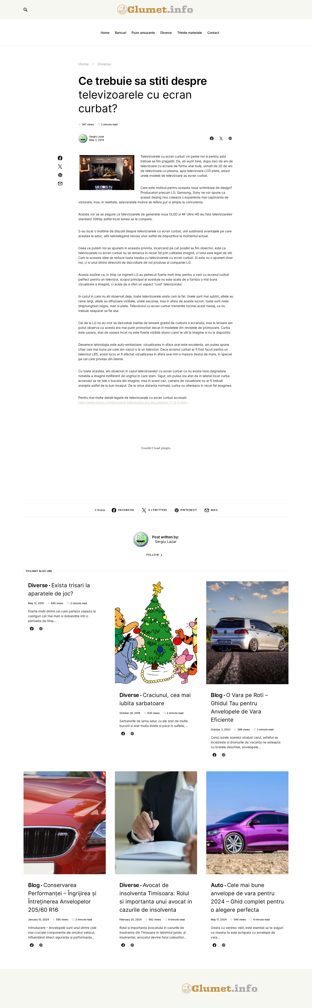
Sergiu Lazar (96, 136)
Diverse (104, 64)
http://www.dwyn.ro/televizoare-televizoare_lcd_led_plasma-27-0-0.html (132, 402)
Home (83, 64)
